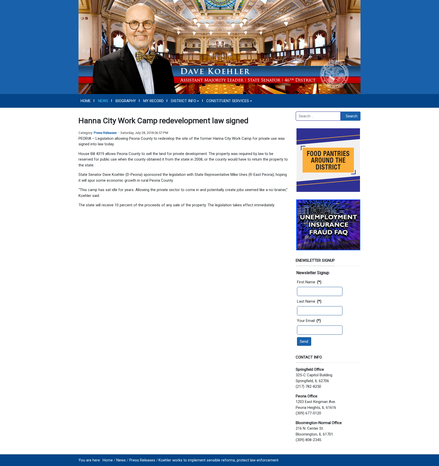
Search (351, 116)
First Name (309, 282)
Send (304, 341)
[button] (185, 101)
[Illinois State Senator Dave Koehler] (219, 47)
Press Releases (105, 133)
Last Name (309, 301)
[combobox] (318, 116)
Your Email (309, 320)
